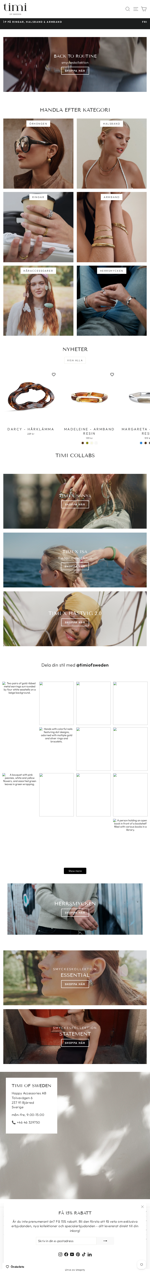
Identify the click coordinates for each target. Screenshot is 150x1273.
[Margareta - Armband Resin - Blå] (141, 443)
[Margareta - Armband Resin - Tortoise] (145, 443)
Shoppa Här (75, 70)
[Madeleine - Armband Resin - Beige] (91, 443)
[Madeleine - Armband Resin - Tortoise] (82, 443)
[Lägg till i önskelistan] (54, 374)
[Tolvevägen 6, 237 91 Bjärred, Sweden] (75, 1135)
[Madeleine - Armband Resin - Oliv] (87, 443)
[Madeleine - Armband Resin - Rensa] (96, 443)
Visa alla (75, 360)
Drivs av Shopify (75, 1269)
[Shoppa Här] (75, 560)
